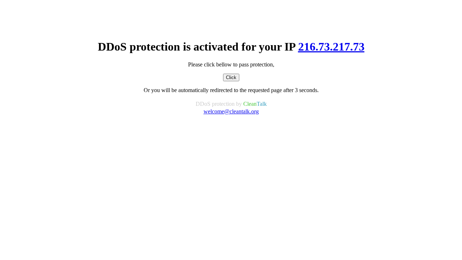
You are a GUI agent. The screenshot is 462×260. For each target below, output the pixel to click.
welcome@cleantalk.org (231, 111)
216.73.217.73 (331, 46)
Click (231, 77)
